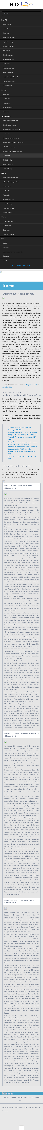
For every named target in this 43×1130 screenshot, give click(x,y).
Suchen (38, 13)
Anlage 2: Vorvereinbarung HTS (22, 435)
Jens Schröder (7, 387)
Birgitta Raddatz (31, 385)
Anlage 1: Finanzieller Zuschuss (22, 432)
